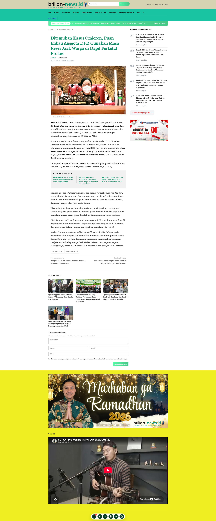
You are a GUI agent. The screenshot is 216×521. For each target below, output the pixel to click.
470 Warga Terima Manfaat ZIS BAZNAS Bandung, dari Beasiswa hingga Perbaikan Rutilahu (115, 297)
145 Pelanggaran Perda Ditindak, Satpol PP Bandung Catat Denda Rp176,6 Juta (60, 297)
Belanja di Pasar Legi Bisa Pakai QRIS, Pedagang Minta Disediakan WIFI (112, 180)
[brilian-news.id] (68, 4)
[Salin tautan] (122, 516)
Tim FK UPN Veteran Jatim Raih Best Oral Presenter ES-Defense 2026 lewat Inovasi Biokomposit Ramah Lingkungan (150, 38)
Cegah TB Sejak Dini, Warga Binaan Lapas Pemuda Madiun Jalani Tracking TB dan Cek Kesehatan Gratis (151, 53)
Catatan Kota (63, 57)
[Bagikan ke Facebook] (100, 516)
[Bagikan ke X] (105, 516)
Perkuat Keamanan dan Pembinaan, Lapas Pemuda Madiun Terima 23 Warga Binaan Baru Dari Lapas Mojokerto (151, 83)
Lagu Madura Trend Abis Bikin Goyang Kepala (152, 23)
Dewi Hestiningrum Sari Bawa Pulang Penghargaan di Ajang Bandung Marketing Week (59, 323)
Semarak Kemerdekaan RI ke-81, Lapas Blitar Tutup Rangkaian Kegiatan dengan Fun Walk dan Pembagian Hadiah (150, 68)
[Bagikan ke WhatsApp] (110, 516)
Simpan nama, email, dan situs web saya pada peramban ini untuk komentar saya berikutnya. (89, 359)
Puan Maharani (72, 251)
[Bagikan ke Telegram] (116, 516)
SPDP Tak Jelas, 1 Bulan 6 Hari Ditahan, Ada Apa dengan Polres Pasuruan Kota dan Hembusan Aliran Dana (150, 99)
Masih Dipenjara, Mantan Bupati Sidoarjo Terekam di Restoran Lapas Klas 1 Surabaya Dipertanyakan (75, 23)
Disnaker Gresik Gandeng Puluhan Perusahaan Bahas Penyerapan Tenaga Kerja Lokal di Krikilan (88, 298)
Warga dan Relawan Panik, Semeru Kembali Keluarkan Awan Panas (68, 260)
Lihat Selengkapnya (142, 113)
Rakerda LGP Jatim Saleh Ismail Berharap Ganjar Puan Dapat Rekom (63, 180)
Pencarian (124, 4)
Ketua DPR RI (57, 251)
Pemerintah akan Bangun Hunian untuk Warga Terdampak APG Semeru (110, 260)
